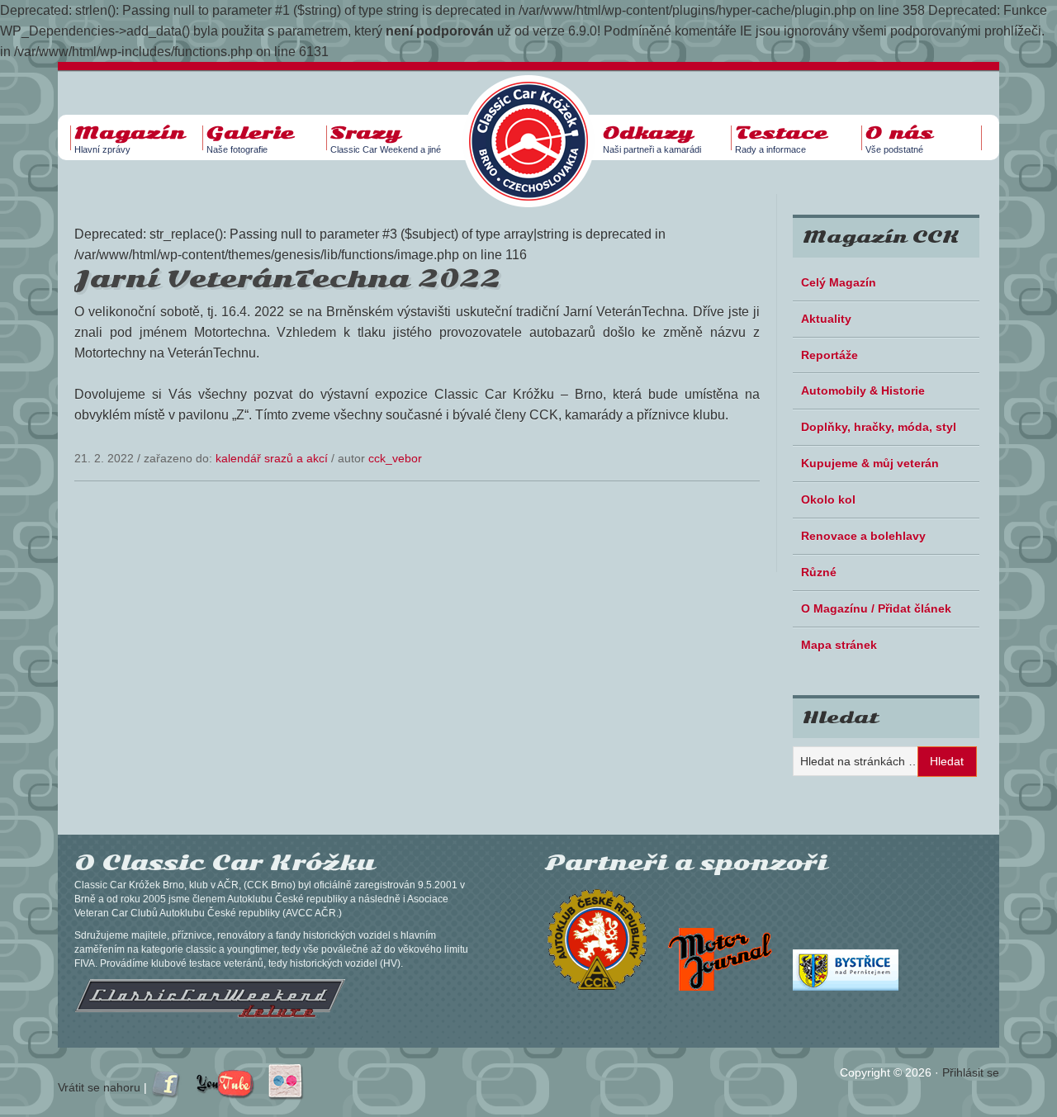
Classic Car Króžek (537, 128)
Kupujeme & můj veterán (870, 463)
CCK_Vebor (395, 458)
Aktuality (826, 318)
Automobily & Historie (863, 390)
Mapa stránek (839, 644)
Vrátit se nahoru (99, 1087)
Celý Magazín (838, 282)
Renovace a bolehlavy (863, 535)
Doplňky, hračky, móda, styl (878, 426)
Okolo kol (828, 499)
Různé (819, 572)
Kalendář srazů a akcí (272, 458)
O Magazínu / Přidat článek (876, 608)
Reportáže (829, 355)
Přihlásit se (970, 1072)
